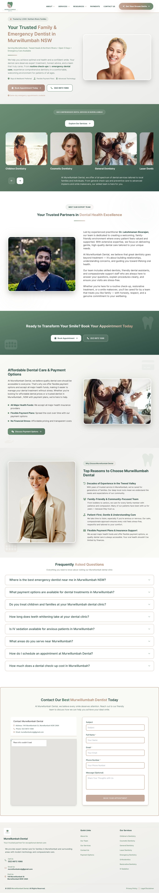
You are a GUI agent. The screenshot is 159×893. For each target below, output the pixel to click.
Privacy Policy (131, 888)
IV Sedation (124, 869)
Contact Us (84, 850)
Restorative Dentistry (128, 864)
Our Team (84, 841)
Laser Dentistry (126, 850)
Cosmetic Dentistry (127, 841)
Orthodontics (125, 859)
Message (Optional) (94, 772)
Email (89, 747)
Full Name (91, 735)
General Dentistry (127, 845)
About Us (84, 836)
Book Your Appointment (115, 798)
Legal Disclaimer (147, 888)
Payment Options (87, 855)
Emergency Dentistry (128, 855)
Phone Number (93, 760)
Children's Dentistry (128, 836)
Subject (89, 722)
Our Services (85, 845)
